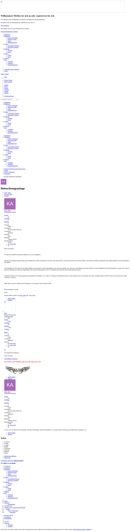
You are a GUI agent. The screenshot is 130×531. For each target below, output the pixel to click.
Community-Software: (12, 460)
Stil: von (8, 463)
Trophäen (7, 218)
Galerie (6, 91)
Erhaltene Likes (8, 316)
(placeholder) (11, 504)
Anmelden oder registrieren (11, 69)
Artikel (6, 85)
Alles (5, 77)
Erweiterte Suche (9, 96)
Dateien (6, 93)
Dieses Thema (5, 74)
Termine (6, 90)
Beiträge (6, 221)
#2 (8, 346)
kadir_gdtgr (7, 193)
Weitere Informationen (79, 529)
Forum (6, 88)
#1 (8, 245)
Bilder (6, 332)
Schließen (88, 529)
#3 (8, 427)
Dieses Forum (8, 82)
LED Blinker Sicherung (11, 359)
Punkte (6, 215)
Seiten (6, 86)
